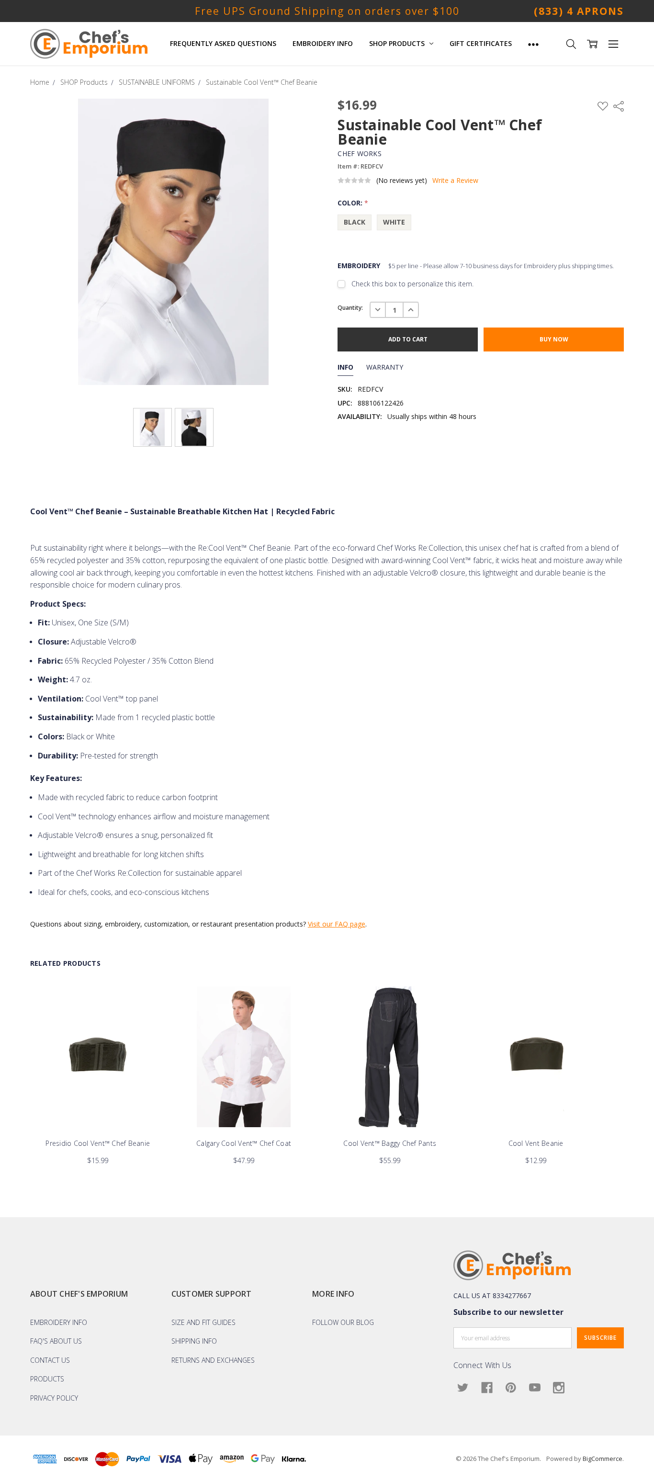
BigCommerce (602, 1458)
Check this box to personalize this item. (412, 283)
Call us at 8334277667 (492, 1295)
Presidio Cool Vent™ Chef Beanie (97, 1143)
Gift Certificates (481, 43)
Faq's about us (56, 1341)
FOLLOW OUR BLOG (343, 1322)
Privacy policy (54, 1398)
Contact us (50, 1360)
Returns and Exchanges (213, 1360)
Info (345, 367)
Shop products (398, 43)
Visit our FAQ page (336, 923)
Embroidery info (58, 1322)
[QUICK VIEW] (148, 1003)
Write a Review (455, 180)
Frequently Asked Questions (223, 43)
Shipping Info (194, 1341)
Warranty (384, 367)
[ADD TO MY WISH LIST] (148, 1019)
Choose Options (97, 1107)
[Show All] (533, 44)
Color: (353, 202)
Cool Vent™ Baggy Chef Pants (389, 1143)
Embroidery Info (323, 43)
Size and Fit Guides (203, 1322)
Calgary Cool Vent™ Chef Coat (243, 1143)
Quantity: (350, 308)
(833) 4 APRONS (579, 11)
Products (47, 1378)
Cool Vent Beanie (536, 1143)
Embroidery (476, 265)
